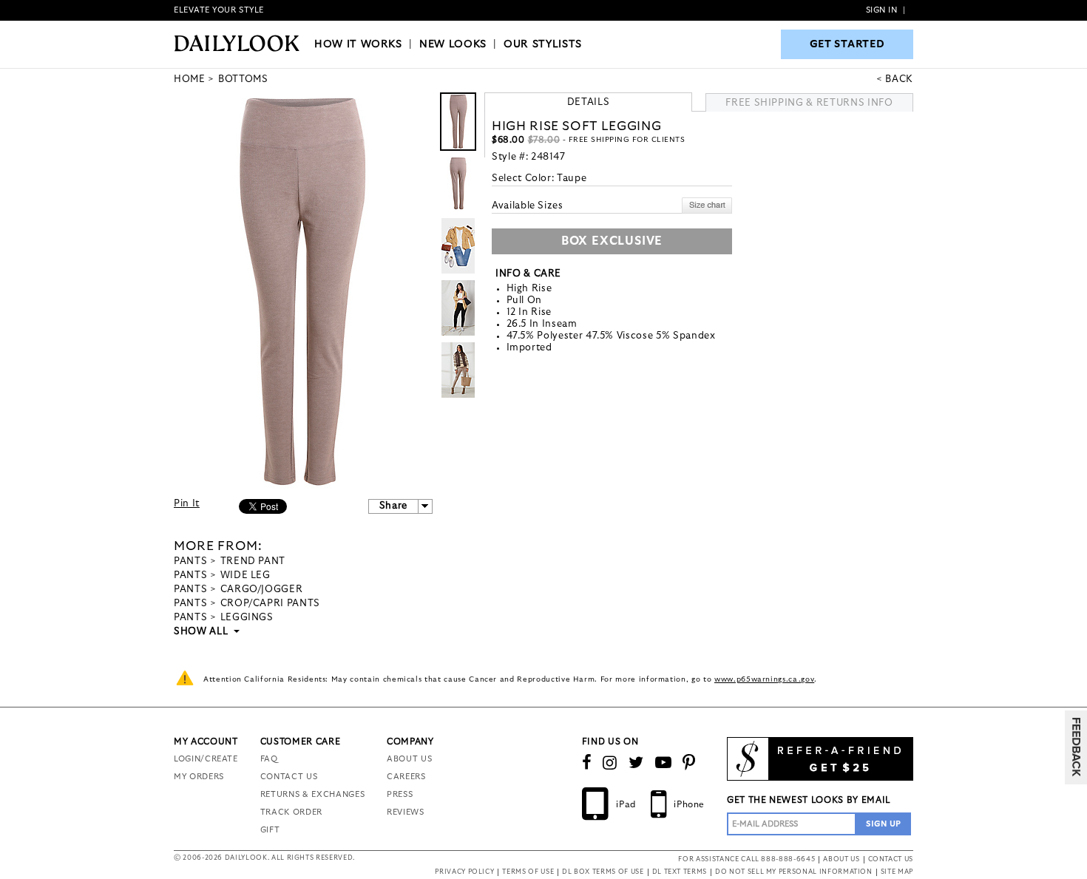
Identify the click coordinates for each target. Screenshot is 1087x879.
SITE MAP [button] (897, 872)
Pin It (187, 504)
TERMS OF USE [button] (528, 872)
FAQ (269, 759)
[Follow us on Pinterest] (689, 763)
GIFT (270, 830)
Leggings (247, 617)
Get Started (847, 44)
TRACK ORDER (291, 812)
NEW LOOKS (453, 44)
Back (899, 79)
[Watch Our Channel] (663, 763)
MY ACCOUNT (206, 741)
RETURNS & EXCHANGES (312, 794)
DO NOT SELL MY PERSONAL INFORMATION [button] (794, 872)
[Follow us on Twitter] (636, 763)
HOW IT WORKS (358, 44)
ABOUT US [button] (841, 859)
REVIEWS (405, 812)
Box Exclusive (612, 241)
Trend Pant (253, 561)
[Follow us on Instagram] (610, 763)
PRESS (400, 794)
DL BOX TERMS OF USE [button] (602, 872)
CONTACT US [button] (891, 859)
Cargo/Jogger (261, 589)
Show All (202, 632)
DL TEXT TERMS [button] (679, 872)
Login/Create (206, 759)
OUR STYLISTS (543, 44)
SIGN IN (882, 10)
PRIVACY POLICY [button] (464, 872)
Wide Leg (245, 575)
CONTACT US (289, 777)
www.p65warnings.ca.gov (764, 679)
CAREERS (406, 777)
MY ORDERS (199, 777)
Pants (190, 561)
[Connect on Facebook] (587, 763)
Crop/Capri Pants (270, 603)
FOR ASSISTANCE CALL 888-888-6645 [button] (746, 859)
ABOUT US (409, 759)
